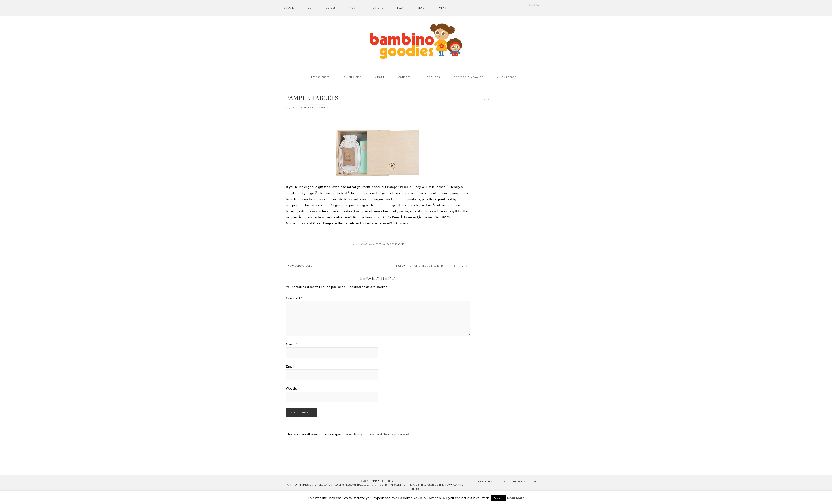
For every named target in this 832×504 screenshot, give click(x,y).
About (330, 497)
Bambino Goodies (416, 41)
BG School (390, 497)
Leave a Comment (314, 107)
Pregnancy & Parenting (390, 244)
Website (292, 388)
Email (291, 366)
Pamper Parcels (399, 187)
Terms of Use (438, 497)
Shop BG (368, 497)
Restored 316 (529, 481)
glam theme (509, 481)
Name (291, 344)
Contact (349, 497)
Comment (294, 298)
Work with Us (495, 497)
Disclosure (413, 497)
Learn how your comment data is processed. (377, 434)
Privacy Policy (467, 497)
